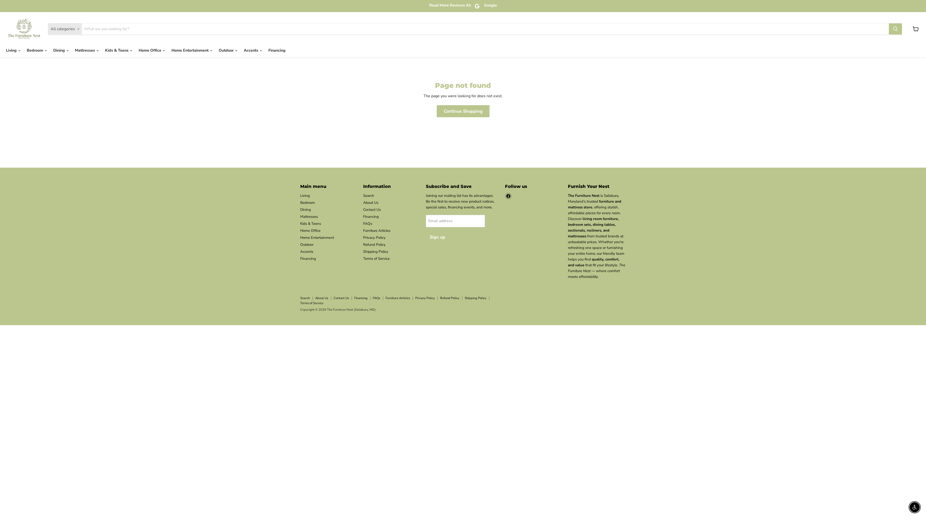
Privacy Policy (374, 237)
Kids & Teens (117, 50)
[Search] (895, 28)
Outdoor (227, 50)
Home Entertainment (190, 50)
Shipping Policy (375, 251)
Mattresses (85, 50)
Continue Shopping (463, 111)
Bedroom (35, 50)
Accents (251, 50)
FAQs (367, 223)
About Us (370, 202)
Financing (277, 50)
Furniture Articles (376, 230)
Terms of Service (376, 258)
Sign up (437, 237)
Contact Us (372, 209)
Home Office (150, 50)
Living (12, 50)
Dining (59, 50)
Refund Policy (374, 244)
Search (368, 195)
